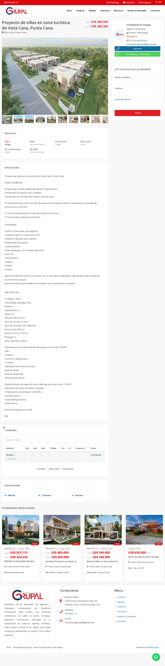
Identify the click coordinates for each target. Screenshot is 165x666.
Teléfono (119, 88)
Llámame (137, 48)
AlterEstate (153, 647)
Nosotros (118, 10)
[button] (7, 119)
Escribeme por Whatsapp (137, 54)
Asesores (105, 10)
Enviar (138, 113)
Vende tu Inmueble (136, 10)
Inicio (69, 10)
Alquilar (92, 10)
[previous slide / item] (4, 76)
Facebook (130, 2)
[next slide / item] (106, 76)
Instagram (146, 2)
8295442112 (12, 2)
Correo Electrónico (123, 99)
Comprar (80, 10)
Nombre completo (123, 77)
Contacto (155, 10)
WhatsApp (113, 2)
